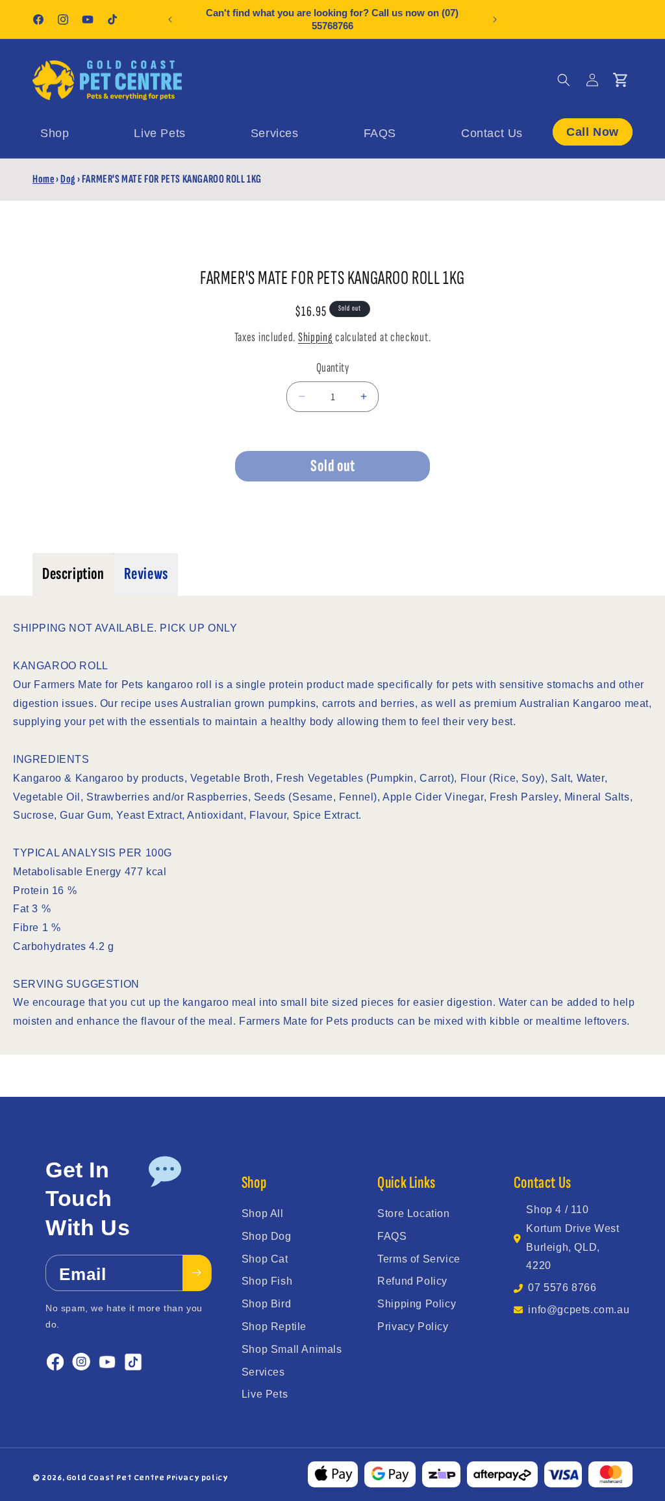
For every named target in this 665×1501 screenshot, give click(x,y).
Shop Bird (266, 1303)
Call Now (592, 131)
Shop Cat (265, 1258)
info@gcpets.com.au (578, 1309)
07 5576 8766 (562, 1287)
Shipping (315, 337)
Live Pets (265, 1394)
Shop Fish (267, 1281)
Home (43, 179)
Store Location (413, 1213)
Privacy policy (197, 1477)
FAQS (392, 1236)
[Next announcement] (495, 19)
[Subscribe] (196, 1273)
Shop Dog (267, 1236)
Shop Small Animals (292, 1349)
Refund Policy (412, 1281)
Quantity (332, 368)
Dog (67, 179)
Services (263, 1372)
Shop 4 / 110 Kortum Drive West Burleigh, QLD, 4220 (572, 1237)
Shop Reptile (274, 1326)
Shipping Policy (416, 1303)
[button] (563, 80)
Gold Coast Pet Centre (115, 1477)
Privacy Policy (412, 1326)
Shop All (263, 1213)
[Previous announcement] (170, 19)
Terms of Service (418, 1258)
